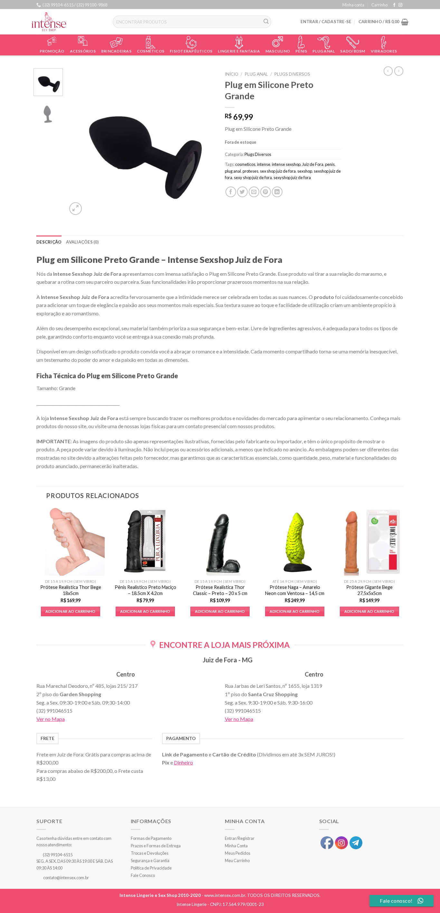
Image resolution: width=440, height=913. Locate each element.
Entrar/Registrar (239, 838)
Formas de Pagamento (151, 838)
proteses (250, 171)
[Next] (204, 142)
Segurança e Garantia (150, 860)
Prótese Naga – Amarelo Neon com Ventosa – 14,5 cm (294, 590)
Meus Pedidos (237, 853)
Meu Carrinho (237, 860)
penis (330, 164)
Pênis (301, 51)
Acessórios (83, 51)
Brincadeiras (116, 51)
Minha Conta (236, 845)
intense (263, 164)
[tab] (49, 241)
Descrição (49, 242)
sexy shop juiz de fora (253, 177)
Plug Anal (323, 51)
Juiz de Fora (312, 164)
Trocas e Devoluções (149, 853)
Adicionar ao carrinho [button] (70, 611)
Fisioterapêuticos (191, 51)
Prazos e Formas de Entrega (156, 845)
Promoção (52, 51)
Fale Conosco (143, 875)
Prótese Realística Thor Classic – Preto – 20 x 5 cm (220, 590)
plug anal (233, 171)
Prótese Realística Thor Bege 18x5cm (70, 590)
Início (231, 74)
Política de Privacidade (151, 867)
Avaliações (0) (82, 242)
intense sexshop (286, 164)
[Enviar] (266, 21)
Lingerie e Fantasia (239, 51)
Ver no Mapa (50, 719)
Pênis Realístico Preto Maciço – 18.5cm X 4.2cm (145, 590)
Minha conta (353, 4)
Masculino (277, 51)
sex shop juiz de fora (278, 171)
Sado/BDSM (352, 51)
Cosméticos (150, 51)
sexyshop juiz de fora (292, 177)
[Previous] (78, 142)
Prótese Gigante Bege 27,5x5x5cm (369, 590)
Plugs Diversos (292, 74)
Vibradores (384, 51)
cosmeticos (245, 164)
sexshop (304, 171)
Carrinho (379, 4)
